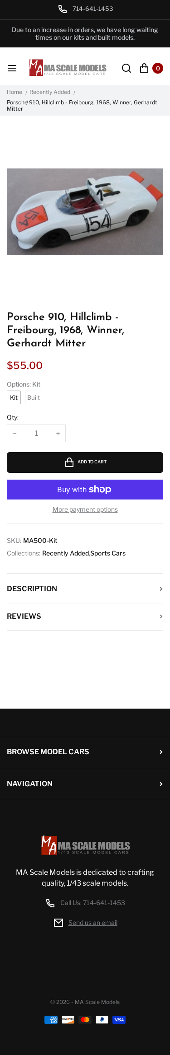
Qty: (13, 417)
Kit (14, 397)
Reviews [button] (24, 616)
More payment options (85, 509)
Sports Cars (108, 553)
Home (14, 92)
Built (33, 397)
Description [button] (32, 588)
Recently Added (49, 92)
